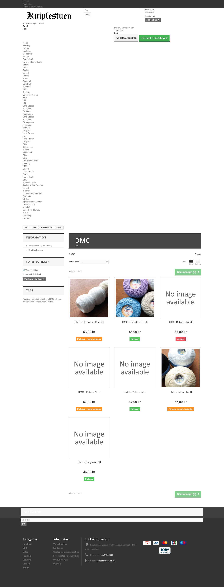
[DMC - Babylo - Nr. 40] (181, 298)
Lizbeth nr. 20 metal (31, 210)
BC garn (26, 130)
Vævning (27, 215)
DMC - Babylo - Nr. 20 (135, 322)
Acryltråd (27, 81)
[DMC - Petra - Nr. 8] (181, 368)
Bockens (27, 51)
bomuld (47, 299)
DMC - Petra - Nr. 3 (89, 392)
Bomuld (26, 128)
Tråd (32, 299)
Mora (25, 78)
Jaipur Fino (28, 147)
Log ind (26, 1)
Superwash (28, 114)
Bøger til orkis (29, 204)
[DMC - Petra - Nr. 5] (135, 368)
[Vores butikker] (43, 270)
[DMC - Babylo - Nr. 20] (135, 298)
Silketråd (27, 84)
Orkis (25, 174)
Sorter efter (74, 262)
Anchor (26, 70)
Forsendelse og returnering (40, 245)
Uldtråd (26, 76)
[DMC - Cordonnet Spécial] (89, 298)
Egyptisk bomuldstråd (32, 62)
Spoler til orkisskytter (32, 202)
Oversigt (198, 264)
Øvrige (26, 56)
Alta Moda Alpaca (30, 160)
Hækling (26, 163)
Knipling (26, 45)
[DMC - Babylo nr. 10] (89, 438)
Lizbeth (26, 73)
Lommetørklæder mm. (33, 193)
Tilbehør (26, 92)
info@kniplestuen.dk (106, 561)
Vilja (25, 158)
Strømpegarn (28, 122)
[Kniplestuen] (51, 16)
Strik (25, 97)
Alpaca (26, 155)
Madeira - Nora (29, 182)
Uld (24, 100)
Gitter (191, 264)
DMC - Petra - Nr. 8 (180, 392)
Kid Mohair (27, 152)
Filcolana (27, 108)
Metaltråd (27, 87)
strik (37, 299)
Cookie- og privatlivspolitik (66, 552)
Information (36, 237)
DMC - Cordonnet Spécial (89, 322)
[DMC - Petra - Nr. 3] (89, 368)
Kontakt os (27, 4)
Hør (24, 136)
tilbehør (58, 299)
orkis (41, 299)
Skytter (26, 199)
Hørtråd (26, 48)
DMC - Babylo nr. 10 (89, 462)
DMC (25, 67)
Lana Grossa (28, 106)
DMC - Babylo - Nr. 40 (180, 322)
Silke (25, 144)
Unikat (25, 65)
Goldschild (27, 54)
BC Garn (26, 111)
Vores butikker (37, 261)
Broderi (26, 564)
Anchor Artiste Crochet (33, 185)
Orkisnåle (27, 196)
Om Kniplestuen (35, 250)
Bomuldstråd (28, 59)
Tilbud (25, 213)
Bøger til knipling (30, 95)
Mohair (26, 150)
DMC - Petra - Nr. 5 (135, 392)
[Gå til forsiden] (26, 228)
